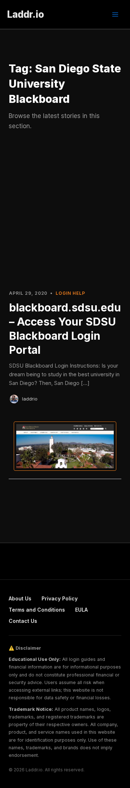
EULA (81, 610)
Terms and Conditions (37, 610)
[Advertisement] (65, 213)
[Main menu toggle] (115, 14)
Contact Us (23, 621)
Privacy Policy (60, 598)
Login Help (70, 293)
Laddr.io (25, 14)
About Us (20, 598)
